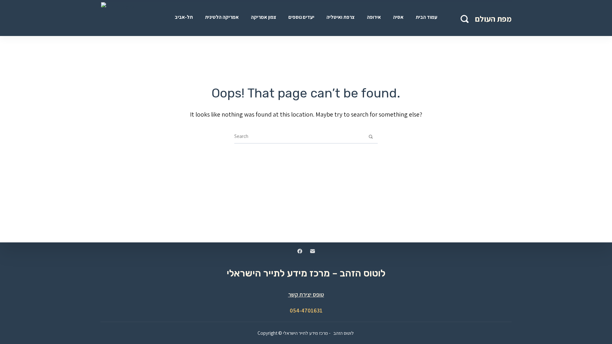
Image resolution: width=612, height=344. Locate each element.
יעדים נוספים (301, 17)
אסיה (398, 17)
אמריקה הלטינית (222, 17)
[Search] (465, 19)
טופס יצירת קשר (306, 294)
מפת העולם (493, 18)
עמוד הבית (426, 17)
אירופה (374, 17)
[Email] (312, 251)
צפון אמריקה (263, 17)
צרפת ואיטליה (340, 17)
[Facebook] (299, 251)
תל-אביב (184, 17)
